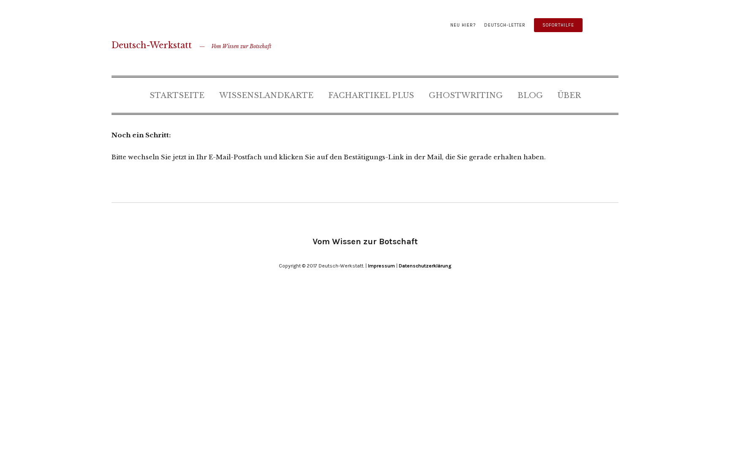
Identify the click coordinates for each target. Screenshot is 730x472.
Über (569, 95)
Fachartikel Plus (371, 95)
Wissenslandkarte (266, 95)
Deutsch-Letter (505, 25)
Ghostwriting (466, 95)
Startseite (177, 95)
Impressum (381, 266)
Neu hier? (463, 25)
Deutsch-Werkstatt (152, 45)
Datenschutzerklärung (425, 266)
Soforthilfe (558, 25)
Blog (530, 95)
